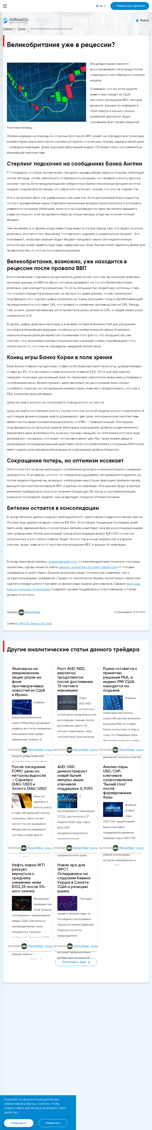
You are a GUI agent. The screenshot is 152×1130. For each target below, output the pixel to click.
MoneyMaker (32, 612)
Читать (48, 749)
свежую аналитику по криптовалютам (88, 567)
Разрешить (18, 1123)
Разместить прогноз (131, 6)
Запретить (53, 1123)
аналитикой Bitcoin (62, 561)
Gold (49, 623)
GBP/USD (24, 623)
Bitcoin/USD (38, 623)
